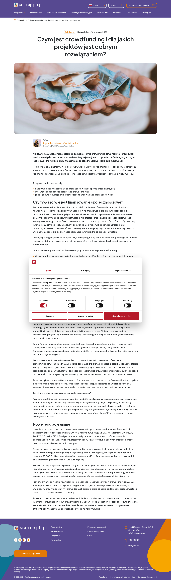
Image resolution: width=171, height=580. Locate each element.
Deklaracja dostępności (147, 577)
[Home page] (15, 20)
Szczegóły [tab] (85, 270)
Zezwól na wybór (85, 316)
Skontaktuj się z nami (30, 553)
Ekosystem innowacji (96, 527)
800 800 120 (134, 540)
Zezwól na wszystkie (122, 316)
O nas (89, 535)
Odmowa (49, 316)
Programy (55, 535)
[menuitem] (36, 12)
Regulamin (103, 577)
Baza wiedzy (23, 20)
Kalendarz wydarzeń (96, 531)
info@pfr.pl (133, 545)
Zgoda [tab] (48, 270)
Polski (96, 5)
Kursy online (56, 540)
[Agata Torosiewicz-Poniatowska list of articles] (37, 146)
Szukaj (113, 5)
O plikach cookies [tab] (123, 270)
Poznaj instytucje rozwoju (139, 5)
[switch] (71, 306)
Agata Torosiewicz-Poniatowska (60, 143)
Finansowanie (57, 531)
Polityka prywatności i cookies (123, 577)
